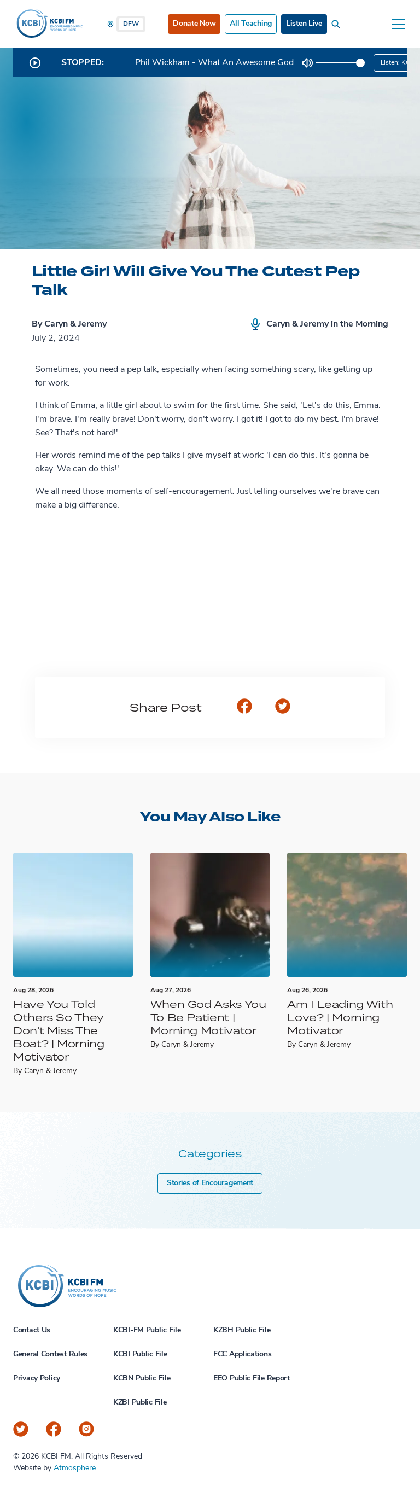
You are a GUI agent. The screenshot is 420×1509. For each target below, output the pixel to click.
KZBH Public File (242, 1330)
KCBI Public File (140, 1354)
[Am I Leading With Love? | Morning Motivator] (347, 915)
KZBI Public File (140, 1403)
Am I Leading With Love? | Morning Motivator (340, 1017)
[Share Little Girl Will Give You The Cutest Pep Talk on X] (282, 707)
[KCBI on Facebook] (53, 1429)
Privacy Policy (36, 1378)
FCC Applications (242, 1354)
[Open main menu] (398, 24)
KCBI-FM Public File (147, 1330)
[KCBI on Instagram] (86, 1429)
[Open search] (338, 24)
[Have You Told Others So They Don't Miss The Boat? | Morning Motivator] (73, 915)
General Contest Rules (50, 1354)
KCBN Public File (142, 1378)
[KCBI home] (48, 24)
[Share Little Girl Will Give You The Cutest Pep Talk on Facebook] (244, 707)
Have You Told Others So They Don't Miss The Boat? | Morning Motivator (58, 1030)
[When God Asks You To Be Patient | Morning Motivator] (210, 915)
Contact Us (31, 1330)
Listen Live (304, 24)
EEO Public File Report (251, 1378)
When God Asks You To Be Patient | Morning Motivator (208, 1017)
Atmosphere (75, 1468)
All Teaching (251, 24)
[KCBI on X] (20, 1429)
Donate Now (194, 24)
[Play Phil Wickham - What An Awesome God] (35, 63)
